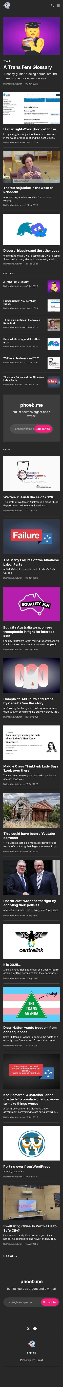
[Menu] (58, 5)
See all (8, 1256)
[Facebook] (35, 1328)
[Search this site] (52, 5)
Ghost (39, 1360)
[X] (28, 1328)
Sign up (31, 1352)
